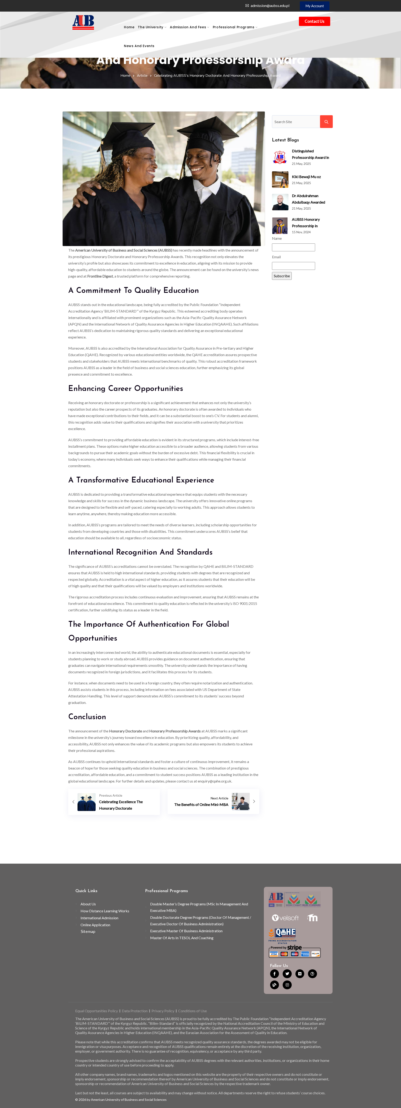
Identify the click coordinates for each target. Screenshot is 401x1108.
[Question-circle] (312, 973)
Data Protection (135, 1011)
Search (326, 121)
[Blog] (274, 984)
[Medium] (299, 973)
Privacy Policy (163, 1011)
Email (276, 257)
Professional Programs (234, 27)
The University (150, 27)
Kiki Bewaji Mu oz (306, 176)
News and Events (139, 46)
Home (129, 27)
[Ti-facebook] (274, 973)
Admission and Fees (188, 27)
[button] (315, 5)
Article (142, 75)
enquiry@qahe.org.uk (214, 781)
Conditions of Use (192, 1011)
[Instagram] (287, 984)
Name (277, 238)
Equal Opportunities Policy (96, 1011)
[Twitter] (287, 973)
